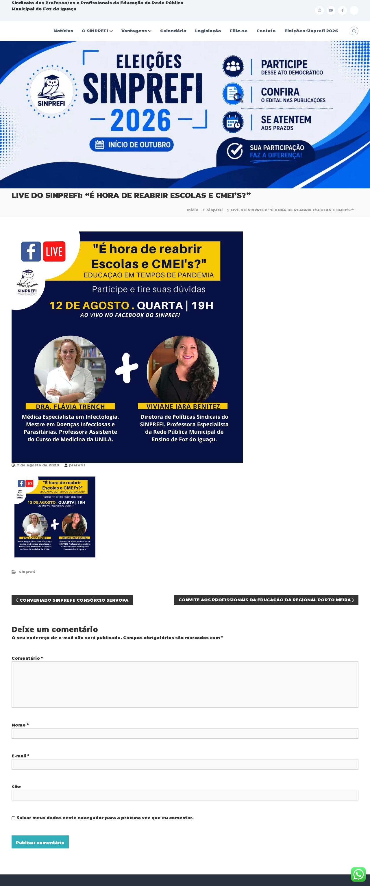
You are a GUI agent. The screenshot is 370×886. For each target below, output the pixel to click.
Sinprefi (214, 210)
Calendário (173, 31)
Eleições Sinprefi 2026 (311, 31)
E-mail (20, 756)
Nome (20, 725)
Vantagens (134, 31)
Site (16, 786)
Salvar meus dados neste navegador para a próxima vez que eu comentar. (105, 817)
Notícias (63, 31)
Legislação (208, 31)
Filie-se (239, 31)
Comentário (27, 658)
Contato (266, 31)
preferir (77, 465)
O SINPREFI (95, 31)
